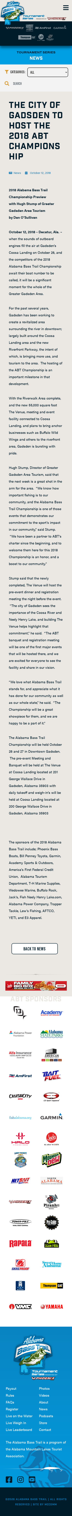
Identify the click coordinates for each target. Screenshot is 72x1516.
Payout (11, 1388)
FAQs (10, 1402)
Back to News (34, 948)
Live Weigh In (16, 1422)
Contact (45, 1429)
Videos (44, 1395)
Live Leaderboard (19, 1429)
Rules (10, 1395)
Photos (44, 1388)
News (43, 1409)
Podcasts (46, 1415)
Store (43, 1422)
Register (12, 1409)
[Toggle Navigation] (65, 7)
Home (13, 11)
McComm (51, 1504)
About (43, 1402)
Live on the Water (19, 1415)
